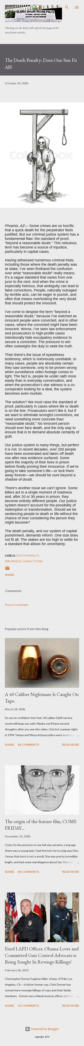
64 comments (28, 744)
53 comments (28, 1005)
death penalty (27, 555)
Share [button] (9, 574)
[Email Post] (7, 569)
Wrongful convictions (24, 561)
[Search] (66, 7)
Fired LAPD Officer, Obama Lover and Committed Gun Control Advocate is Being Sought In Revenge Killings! (42, 955)
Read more (70, 744)
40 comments (28, 871)
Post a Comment (16, 605)
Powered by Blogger (44, 1029)
